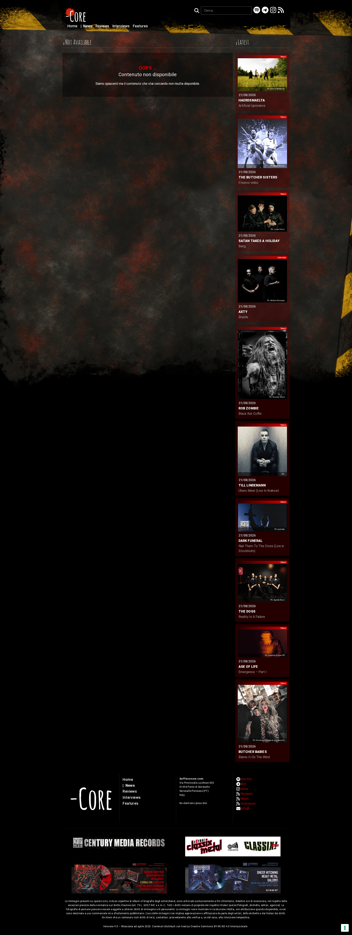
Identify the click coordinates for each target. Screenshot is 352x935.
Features (140, 26)
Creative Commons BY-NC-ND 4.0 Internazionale (219, 926)
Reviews (103, 26)
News (87, 26)
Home (72, 26)
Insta (244, 789)
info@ (245, 808)
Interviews (121, 26)
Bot (243, 784)
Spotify (246, 779)
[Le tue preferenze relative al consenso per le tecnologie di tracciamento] (345, 928)
